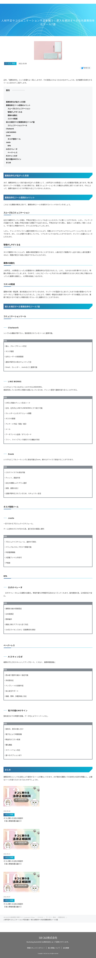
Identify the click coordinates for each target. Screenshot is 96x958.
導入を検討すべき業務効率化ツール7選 (20, 122)
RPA (9, 145)
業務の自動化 (12, 115)
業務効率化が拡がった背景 (16, 102)
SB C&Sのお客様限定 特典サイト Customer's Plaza (19, 917)
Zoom (8, 135)
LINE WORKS (11, 132)
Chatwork (10, 128)
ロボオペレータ (11, 149)
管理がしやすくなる (15, 112)
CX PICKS (40, 917)
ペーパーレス (12, 152)
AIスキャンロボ (11, 156)
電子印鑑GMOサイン (13, 159)
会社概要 (66, 948)
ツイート (87, 68)
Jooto (8, 142)
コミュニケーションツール (17, 125)
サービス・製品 (51, 917)
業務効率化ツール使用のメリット (18, 105)
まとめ (8, 162)
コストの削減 (12, 118)
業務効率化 (61, 917)
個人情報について (54, 948)
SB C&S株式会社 (48, 937)
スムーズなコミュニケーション (19, 108)
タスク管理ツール (14, 139)
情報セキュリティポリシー (36, 948)
